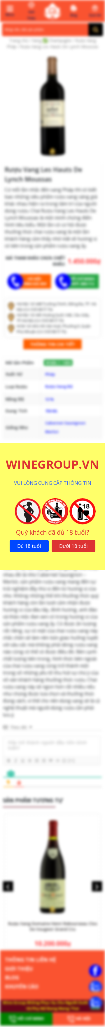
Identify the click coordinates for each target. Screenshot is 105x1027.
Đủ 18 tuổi (29, 546)
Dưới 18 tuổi (73, 546)
